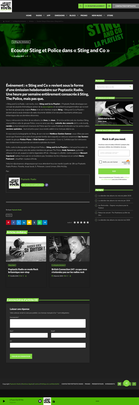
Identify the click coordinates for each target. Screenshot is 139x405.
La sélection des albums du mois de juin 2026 (114, 201)
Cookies (37, 392)
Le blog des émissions (21, 42)
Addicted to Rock (106, 118)
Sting (9, 215)
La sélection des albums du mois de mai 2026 (114, 220)
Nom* (11, 331)
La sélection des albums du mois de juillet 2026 (114, 196)
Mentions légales (27, 392)
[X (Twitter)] (124, 392)
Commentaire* (14, 317)
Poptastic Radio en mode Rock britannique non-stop (23, 270)
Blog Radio (12, 265)
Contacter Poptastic (125, 6)
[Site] (46, 185)
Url (11, 341)
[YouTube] (120, 392)
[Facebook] (134, 392)
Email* (53, 331)
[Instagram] (129, 392)
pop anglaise (48, 107)
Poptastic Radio (28, 179)
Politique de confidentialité (50, 392)
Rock (100, 114)
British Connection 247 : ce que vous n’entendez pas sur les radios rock (69, 270)
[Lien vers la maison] (6, 6)
